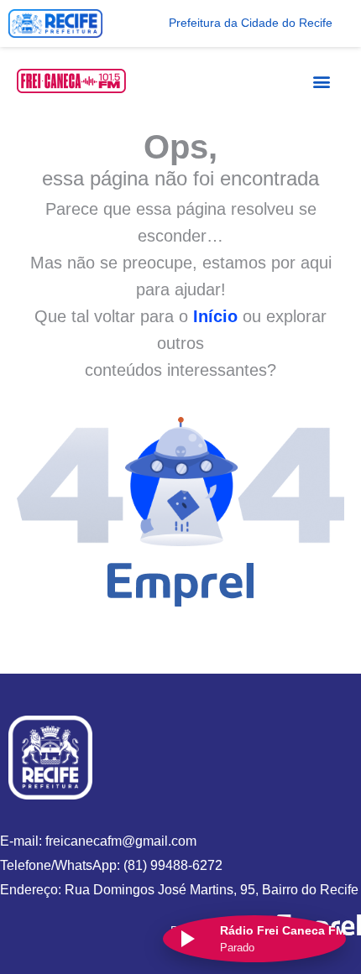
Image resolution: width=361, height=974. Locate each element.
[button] (321, 81)
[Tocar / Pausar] (186, 938)
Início (215, 316)
